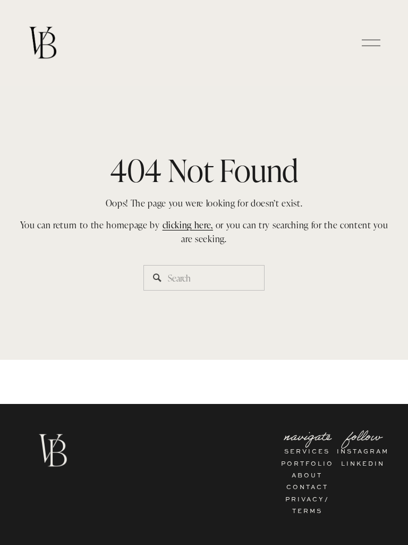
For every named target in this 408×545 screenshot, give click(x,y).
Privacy (305, 499)
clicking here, (188, 224)
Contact (307, 487)
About (307, 475)
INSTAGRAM (363, 451)
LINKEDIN (363, 463)
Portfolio (307, 463)
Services (307, 451)
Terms (307, 511)
